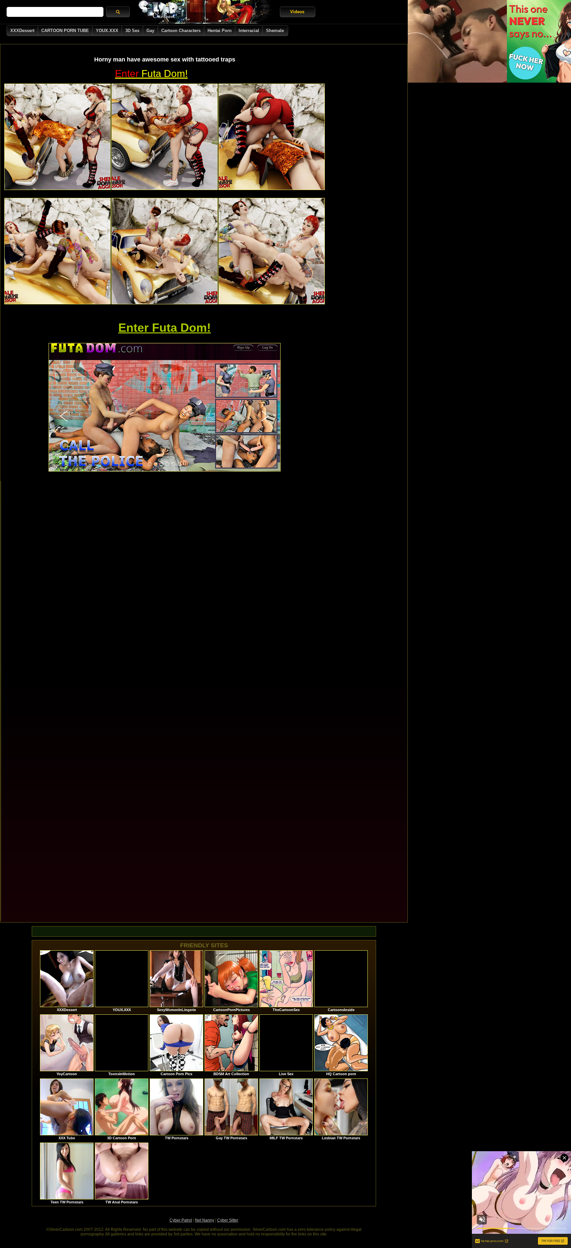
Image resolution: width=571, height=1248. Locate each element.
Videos (297, 11)
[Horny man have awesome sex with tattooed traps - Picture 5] (164, 251)
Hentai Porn (220, 30)
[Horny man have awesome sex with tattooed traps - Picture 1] (57, 137)
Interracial (249, 30)
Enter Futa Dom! (164, 327)
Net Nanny (204, 1220)
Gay (150, 30)
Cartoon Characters (181, 30)
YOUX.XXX (107, 30)
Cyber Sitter (227, 1220)
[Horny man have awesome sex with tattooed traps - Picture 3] (271, 137)
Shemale (275, 30)
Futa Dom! (151, 73)
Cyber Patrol (181, 1220)
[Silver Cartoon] (205, 12)
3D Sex (132, 30)
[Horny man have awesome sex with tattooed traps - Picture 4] (57, 251)
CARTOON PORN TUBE (65, 30)
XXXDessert (22, 30)
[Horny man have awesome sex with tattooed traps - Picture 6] (271, 251)
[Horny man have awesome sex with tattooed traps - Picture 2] (164, 137)
